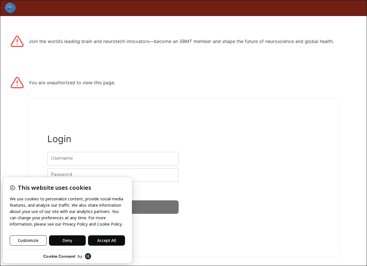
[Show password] (169, 175)
